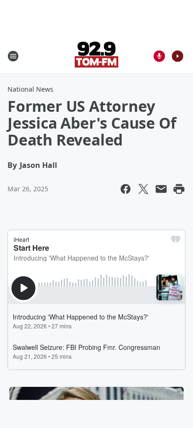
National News (30, 89)
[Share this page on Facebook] (125, 189)
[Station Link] (96, 56)
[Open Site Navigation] (13, 56)
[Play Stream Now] (177, 56)
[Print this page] (179, 189)
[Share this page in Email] (161, 189)
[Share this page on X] (143, 189)
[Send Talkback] (159, 56)
